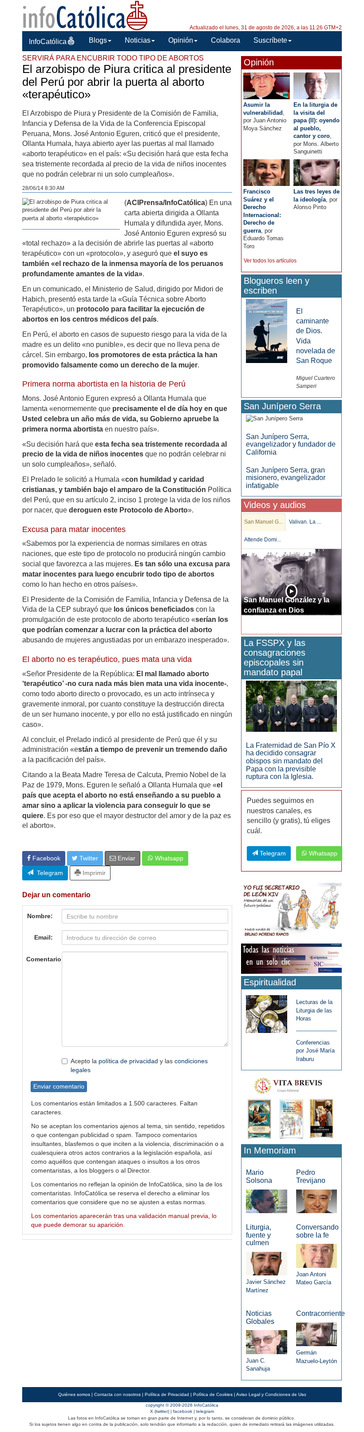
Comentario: (41, 959)
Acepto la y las (139, 1065)
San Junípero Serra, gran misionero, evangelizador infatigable (285, 477)
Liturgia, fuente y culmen (258, 1234)
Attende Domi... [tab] (262, 539)
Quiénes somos (74, 1394)
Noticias (137, 40)
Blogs (98, 40)
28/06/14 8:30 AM (43, 188)
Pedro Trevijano (310, 1176)
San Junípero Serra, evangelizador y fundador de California (291, 444)
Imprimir (93, 872)
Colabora (225, 40)
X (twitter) (159, 1411)
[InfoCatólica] (85, 15)
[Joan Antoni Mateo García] (316, 1255)
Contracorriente (320, 1313)
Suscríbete (270, 40)
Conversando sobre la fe (317, 1231)
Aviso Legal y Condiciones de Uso (271, 1394)
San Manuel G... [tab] (263, 522)
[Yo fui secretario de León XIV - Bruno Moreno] (291, 911)
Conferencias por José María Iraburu (315, 1050)
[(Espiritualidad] (266, 1011)
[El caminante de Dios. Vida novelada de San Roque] (266, 330)
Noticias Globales (260, 1317)
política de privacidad (128, 1061)
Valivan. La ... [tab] (305, 522)
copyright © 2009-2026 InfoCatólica (182, 1405)
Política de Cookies (213, 1394)
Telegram (48, 872)
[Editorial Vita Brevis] (291, 1107)
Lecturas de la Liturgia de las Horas (314, 1010)
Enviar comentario (58, 1086)
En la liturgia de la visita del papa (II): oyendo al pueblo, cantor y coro (316, 120)
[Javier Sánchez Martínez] (266, 1263)
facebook (182, 1411)
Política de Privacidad (167, 1394)
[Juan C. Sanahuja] (266, 1341)
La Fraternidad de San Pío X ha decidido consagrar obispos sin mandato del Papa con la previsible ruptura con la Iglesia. (291, 761)
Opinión (180, 40)
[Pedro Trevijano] (316, 1201)
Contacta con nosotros (117, 1394)
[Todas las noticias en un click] (291, 958)
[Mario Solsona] (266, 1201)
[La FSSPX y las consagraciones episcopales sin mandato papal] (291, 705)
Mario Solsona (259, 1176)
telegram (205, 1411)
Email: (43, 937)
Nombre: (40, 916)
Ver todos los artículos (270, 261)
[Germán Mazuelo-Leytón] (316, 1334)
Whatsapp (168, 858)
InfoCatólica (48, 41)
